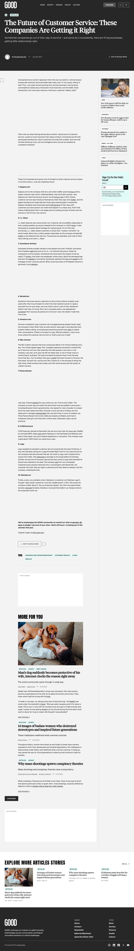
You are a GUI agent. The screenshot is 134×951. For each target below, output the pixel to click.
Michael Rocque (45, 774)
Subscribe (109, 5)
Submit (126, 188)
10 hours (71, 192)
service (75, 522)
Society (50, 5)
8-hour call (58, 197)
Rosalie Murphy (20, 57)
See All (124, 864)
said (31, 251)
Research (105, 114)
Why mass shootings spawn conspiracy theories (50, 763)
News (42, 5)
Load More (11, 798)
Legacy (31, 669)
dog (48, 696)
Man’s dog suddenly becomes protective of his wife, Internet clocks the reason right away (49, 674)
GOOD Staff (31, 687)
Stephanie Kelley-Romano (27, 774)
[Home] (6, 15)
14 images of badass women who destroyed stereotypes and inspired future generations (47, 727)
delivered (41, 457)
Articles (14, 15)
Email (105, 183)
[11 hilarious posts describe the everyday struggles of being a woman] (115, 875)
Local (104, 158)
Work (103, 100)
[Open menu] (126, 5)
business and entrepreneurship (38, 555)
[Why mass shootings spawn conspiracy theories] (83, 875)
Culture (76, 5)
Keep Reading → (24, 717)
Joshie (53, 358)
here (39, 347)
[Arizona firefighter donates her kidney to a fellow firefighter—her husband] (115, 160)
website (31, 259)
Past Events (41, 669)
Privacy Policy (116, 194)
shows (28, 256)
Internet (105, 129)
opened (35, 403)
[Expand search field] (120, 5)
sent (57, 462)
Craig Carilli (23, 740)
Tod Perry (22, 687)
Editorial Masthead (82, 933)
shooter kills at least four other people (48, 786)
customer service (62, 555)
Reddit (72, 701)
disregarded (41, 413)
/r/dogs (42, 704)
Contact (77, 926)
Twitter (73, 200)
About (77, 923)
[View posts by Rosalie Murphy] (7, 57)
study (73, 225)
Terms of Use (106, 194)
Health (68, 5)
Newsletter (79, 930)
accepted (22, 312)
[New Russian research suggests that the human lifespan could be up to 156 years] (115, 117)
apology (34, 264)
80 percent (55, 205)
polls (55, 324)
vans (39, 434)
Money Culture (107, 143)
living (74, 555)
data (69, 329)
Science (59, 5)
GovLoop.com (38, 532)
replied (75, 259)
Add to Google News (119, 57)
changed (28, 488)
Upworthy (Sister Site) (83, 937)
